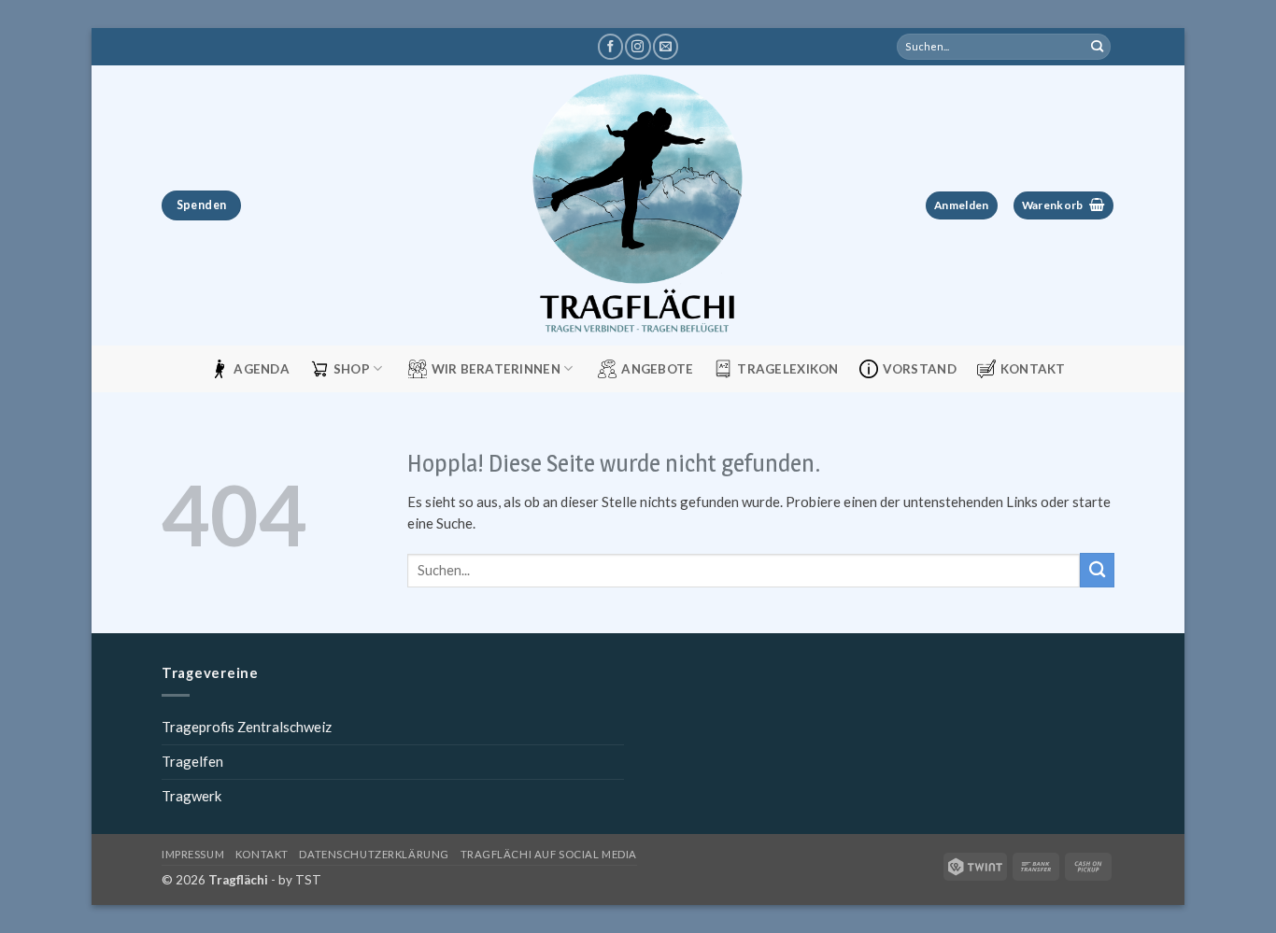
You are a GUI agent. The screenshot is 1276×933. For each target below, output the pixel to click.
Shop (351, 368)
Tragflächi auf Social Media (549, 854)
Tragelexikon (787, 368)
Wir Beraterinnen (496, 368)
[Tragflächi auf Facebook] (610, 47)
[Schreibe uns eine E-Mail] (665, 47)
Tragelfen (192, 761)
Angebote (657, 368)
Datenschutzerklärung (373, 854)
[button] (962, 205)
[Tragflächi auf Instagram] (637, 47)
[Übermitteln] (1098, 47)
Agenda (262, 368)
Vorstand (920, 368)
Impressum (193, 854)
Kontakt (1033, 368)
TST (308, 879)
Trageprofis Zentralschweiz (247, 726)
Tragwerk (191, 795)
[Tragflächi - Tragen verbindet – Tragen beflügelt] (638, 205)
